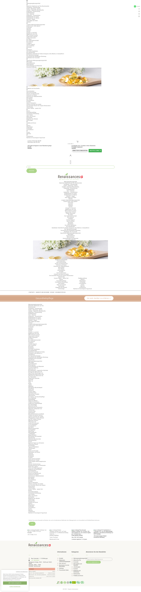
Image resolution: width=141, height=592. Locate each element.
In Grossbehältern (32, 424)
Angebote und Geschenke (33, 88)
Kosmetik (30, 379)
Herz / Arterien (30, 14)
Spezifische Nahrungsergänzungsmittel (36, 60)
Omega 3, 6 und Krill (31, 32)
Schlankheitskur (30, 12)
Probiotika (29, 27)
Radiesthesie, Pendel (33, 460)
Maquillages (29, 127)
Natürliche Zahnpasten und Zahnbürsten (35, 409)
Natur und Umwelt (30, 116)
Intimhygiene (31, 412)
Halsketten (31, 455)
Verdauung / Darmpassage (33, 7)
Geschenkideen (30, 91)
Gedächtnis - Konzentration (33, 15)
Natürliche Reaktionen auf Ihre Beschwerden (37, 6)
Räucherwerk (31, 437)
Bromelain (29, 47)
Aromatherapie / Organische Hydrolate (38, 370)
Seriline (28, 31)
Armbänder (31, 456)
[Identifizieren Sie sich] (70, 156)
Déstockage (29, 120)
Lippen (30, 385)
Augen (30, 383)
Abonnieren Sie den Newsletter (64, 566)
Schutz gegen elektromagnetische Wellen (37, 462)
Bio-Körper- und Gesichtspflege (36, 396)
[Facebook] (139, 9)
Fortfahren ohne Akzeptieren (22, 571)
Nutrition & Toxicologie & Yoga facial (35, 137)
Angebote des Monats (32, 119)
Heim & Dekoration (31, 103)
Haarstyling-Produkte (33, 394)
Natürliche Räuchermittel (34, 439)
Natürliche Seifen (32, 406)
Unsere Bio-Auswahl (33, 423)
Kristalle (28, 101)
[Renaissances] (70, 176)
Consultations (29, 129)
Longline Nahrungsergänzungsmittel (35, 24)
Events (28, 132)
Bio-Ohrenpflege (32, 404)
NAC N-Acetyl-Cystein (32, 35)
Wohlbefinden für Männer (32, 18)
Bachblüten (29, 49)
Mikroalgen (29, 61)
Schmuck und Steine (31, 95)
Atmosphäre (29, 97)
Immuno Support (30, 44)
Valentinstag (29, 107)
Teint (29, 382)
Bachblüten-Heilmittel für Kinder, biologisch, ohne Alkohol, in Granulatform (45, 53)
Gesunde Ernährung (31, 67)
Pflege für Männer (33, 400)
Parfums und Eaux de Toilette (35, 416)
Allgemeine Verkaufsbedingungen (64, 561)
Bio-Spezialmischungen (32, 55)
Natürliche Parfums (33, 420)
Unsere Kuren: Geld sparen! (33, 26)
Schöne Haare (31, 391)
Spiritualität (29, 117)
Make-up (30, 381)
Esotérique (29, 128)
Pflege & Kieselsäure (33, 402)
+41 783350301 (35, 560)
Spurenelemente (30, 63)
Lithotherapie (31, 448)
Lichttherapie (31, 433)
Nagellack (30, 386)
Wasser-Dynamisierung (34, 464)
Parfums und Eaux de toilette (33, 104)
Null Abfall (31, 427)
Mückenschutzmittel (33, 428)
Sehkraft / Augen (30, 19)
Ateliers (28, 125)
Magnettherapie (32, 435)
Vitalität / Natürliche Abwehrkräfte (35, 10)
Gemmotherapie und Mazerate (34, 65)
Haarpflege (31, 389)
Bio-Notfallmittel (30, 52)
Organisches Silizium (31, 36)
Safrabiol (28, 30)
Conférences (29, 136)
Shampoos (31, 390)
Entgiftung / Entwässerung (33, 11)
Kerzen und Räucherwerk (32, 93)
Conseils (138, 6)
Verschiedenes (32, 426)
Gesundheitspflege (31, 112)
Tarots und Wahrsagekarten (35, 468)
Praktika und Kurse (31, 123)
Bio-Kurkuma (29, 42)
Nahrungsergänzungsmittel (33, 3)
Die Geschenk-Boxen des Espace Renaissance (38, 105)
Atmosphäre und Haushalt (34, 436)
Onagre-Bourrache (31, 38)
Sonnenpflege (31, 429)
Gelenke (28, 22)
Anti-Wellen (29, 99)
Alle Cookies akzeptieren (15, 582)
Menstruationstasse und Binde (36, 414)
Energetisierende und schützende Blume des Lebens (37, 466)
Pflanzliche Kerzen (33, 444)
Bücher (28, 111)
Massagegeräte (32, 432)
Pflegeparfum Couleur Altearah (36, 418)
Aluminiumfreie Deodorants (35, 407)
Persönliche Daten (64, 570)
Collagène (29, 43)
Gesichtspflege (32, 398)
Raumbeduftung (32, 440)
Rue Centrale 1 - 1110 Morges (39, 558)
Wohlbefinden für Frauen (32, 16)
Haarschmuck (31, 395)
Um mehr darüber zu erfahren (98, 298)
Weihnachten (31, 501)
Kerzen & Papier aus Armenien (36, 443)
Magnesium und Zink (31, 34)
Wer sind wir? (62, 563)
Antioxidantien (30, 64)
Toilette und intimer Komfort (35, 415)
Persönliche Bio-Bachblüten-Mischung (36, 56)
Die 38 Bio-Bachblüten (32, 51)
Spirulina (28, 28)
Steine (30, 449)
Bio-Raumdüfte (32, 377)
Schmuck (30, 453)
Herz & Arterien (30, 45)
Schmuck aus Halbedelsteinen (34, 96)
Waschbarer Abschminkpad (35, 387)
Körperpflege (31, 399)
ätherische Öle (32, 369)
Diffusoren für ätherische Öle (35, 375)
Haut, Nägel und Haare (32, 20)
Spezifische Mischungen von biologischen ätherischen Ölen (36, 373)
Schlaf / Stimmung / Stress (33, 8)
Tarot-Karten (29, 115)
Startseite (32, 292)
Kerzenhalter (31, 445)
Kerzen (30, 441)
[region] (15, 580)
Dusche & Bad (31, 411)
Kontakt (61, 558)
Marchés (28, 133)
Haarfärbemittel (32, 393)
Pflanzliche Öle (32, 422)
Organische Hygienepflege (35, 403)
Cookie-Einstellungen (14, 586)
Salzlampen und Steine (34, 452)
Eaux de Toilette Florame (34, 419)
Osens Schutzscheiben (34, 458)
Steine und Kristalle (33, 451)
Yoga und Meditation (33, 447)
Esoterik (30, 457)
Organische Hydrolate (33, 378)
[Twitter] (139, 11)
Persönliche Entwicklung (32, 113)
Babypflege (31, 431)
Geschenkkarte (30, 100)
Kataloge (61, 568)
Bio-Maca (28, 39)
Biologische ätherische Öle (35, 371)
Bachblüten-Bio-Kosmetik (33, 57)
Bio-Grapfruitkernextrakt (32, 40)
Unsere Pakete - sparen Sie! (33, 108)
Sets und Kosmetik (31, 92)
